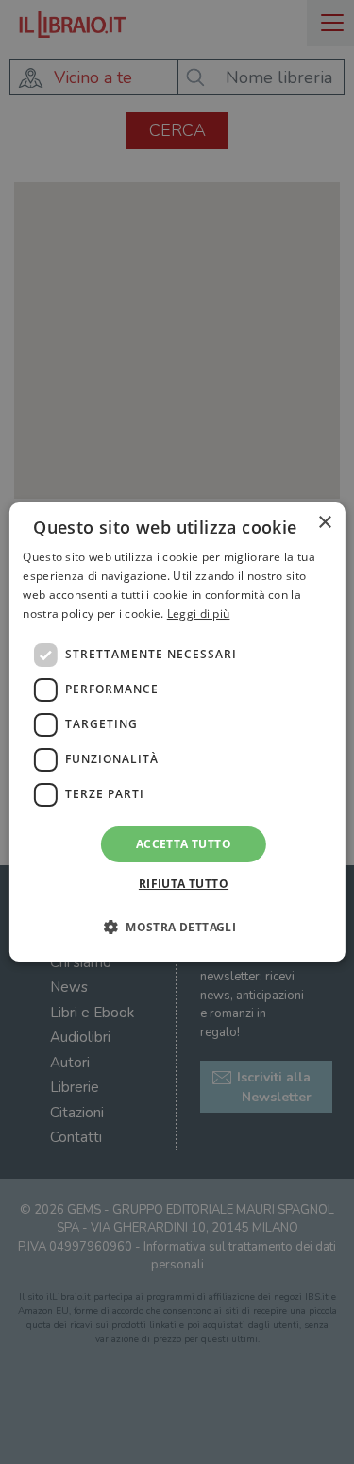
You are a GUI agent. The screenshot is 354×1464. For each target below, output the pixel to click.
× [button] (324, 523)
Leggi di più (198, 613)
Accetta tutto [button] (183, 844)
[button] (177, 926)
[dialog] (176, 732)
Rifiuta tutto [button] (183, 884)
